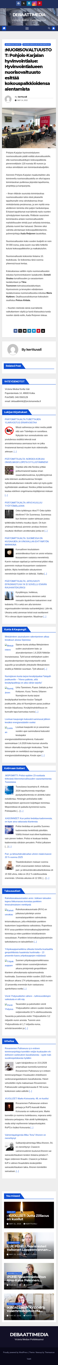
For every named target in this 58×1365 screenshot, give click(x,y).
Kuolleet (11, 1212)
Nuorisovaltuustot (13, 44)
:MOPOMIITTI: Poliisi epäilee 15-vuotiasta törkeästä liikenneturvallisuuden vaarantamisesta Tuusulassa (28, 778)
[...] (15, 451)
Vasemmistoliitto (14, 1273)
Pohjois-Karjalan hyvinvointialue (36, 44)
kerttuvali (22, 97)
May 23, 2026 (15, 1254)
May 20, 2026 (15, 1285)
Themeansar (49, 1352)
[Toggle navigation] (27, 28)
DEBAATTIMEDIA (29, 14)
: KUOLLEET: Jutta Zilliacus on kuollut (28, 1217)
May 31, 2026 (15, 1224)
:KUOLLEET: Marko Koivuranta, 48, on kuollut (26, 1098)
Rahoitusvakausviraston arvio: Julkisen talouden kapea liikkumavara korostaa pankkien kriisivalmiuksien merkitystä (28, 901)
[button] (49, 28)
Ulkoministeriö (13, 1242)
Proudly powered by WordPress (15, 1352)
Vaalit (29, 1359)
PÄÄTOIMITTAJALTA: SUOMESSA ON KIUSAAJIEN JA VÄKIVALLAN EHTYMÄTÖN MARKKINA (27, 541)
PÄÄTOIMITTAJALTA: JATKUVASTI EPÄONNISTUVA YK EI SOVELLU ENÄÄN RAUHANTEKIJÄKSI (26, 584)
